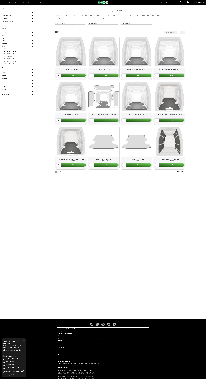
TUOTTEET (17, 2)
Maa (60, 354)
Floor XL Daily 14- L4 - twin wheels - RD (104, 114)
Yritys (61, 347)
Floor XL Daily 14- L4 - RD (71, 114)
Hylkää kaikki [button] (19, 371)
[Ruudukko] (56, 32)
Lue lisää (11, 352)
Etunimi (61, 341)
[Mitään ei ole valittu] (103, 25)
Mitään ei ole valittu (69, 26)
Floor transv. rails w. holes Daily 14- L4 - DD (70, 159)
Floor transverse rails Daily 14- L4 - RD (136, 69)
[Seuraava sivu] (60, 172)
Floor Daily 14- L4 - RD (71, 69)
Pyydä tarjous (161, 2)
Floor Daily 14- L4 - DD (104, 69)
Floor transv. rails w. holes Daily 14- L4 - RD (169, 114)
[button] (13, 375)
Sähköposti (64, 367)
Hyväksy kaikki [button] (8, 371)
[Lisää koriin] (73, 75)
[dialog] (14, 357)
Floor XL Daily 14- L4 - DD (136, 114)
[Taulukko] (58, 32)
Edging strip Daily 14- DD (136, 159)
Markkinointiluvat (64, 361)
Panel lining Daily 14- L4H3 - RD (169, 159)
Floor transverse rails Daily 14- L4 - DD (169, 69)
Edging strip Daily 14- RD (103, 159)
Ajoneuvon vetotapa (125, 23)
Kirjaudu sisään (199, 2)
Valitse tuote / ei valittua (60, 23)
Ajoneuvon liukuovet (92, 23)
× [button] (24, 340)
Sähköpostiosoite (65, 334)
